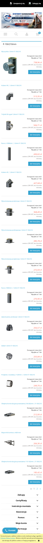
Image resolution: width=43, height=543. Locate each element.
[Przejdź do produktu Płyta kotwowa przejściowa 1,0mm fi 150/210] (9, 269)
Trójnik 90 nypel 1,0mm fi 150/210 (12, 114)
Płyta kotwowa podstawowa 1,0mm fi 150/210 (17, 230)
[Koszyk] (37, 34)
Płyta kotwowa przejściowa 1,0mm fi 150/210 (16, 259)
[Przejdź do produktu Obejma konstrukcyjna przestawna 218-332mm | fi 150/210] (9, 414)
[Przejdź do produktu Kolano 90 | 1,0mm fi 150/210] (9, 95)
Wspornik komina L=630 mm (11, 432)
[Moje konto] (27, 34)
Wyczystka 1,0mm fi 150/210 (11, 51)
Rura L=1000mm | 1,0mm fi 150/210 (13, 143)
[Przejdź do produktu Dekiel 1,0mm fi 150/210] (9, 356)
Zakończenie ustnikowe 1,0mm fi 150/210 (15, 317)
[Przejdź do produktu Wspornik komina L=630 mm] (9, 443)
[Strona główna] (21, 19)
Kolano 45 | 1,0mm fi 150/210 (11, 172)
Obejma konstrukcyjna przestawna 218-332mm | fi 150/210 (21, 404)
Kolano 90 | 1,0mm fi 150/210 (11, 85)
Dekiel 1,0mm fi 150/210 (9, 346)
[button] (5, 34)
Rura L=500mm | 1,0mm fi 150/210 (13, 288)
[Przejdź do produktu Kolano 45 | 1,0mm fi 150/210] (9, 182)
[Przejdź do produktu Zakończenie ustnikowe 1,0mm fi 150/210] (9, 327)
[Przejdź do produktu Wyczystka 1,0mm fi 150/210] (9, 66)
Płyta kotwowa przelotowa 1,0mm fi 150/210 (16, 201)
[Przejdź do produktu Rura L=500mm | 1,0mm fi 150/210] (9, 298)
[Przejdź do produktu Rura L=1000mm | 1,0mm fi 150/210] (9, 153)
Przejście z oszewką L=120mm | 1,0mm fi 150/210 (18, 375)
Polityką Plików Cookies (8, 538)
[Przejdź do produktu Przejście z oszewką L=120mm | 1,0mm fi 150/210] (9, 384)
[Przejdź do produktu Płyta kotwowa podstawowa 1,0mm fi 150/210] (9, 240)
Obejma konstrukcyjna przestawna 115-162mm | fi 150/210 (21, 461)
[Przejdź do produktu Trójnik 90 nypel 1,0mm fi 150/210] (9, 124)
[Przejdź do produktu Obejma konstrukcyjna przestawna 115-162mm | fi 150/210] (9, 472)
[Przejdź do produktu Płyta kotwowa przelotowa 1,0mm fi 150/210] (9, 211)
